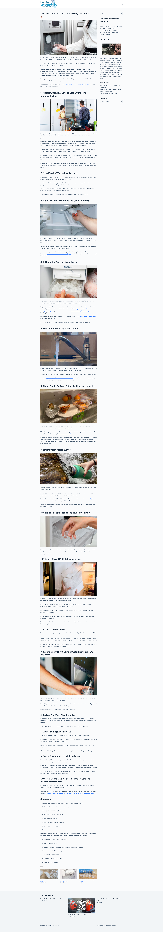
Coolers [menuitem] (81, 4)
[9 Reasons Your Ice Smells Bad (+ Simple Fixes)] (49, 874)
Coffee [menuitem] (88, 4)
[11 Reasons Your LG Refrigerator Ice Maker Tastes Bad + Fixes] (68, 874)
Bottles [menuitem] (73, 4)
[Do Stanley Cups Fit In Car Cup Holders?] (81, 905)
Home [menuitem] (60, 4)
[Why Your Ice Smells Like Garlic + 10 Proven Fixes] (88, 874)
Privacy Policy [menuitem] (43, 925)
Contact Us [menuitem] (51, 925)
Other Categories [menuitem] (105, 4)
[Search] (122, 4)
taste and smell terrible (64, 434)
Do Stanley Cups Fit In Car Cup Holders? (78, 914)
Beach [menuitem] (66, 4)
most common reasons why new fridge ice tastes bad (77, 84)
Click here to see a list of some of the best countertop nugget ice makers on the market (69, 793)
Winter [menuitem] (95, 4)
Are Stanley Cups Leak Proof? (108, 93)
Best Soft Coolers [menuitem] (134, 4)
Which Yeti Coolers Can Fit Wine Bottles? (50, 898)
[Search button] (121, 13)
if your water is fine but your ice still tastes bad (59, 378)
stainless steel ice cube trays (88, 316)
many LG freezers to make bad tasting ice (59, 254)
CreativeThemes (101, 927)
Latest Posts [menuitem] (115, 4)
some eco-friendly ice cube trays (80, 311)
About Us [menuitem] (57, 925)
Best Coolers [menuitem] (124, 4)
